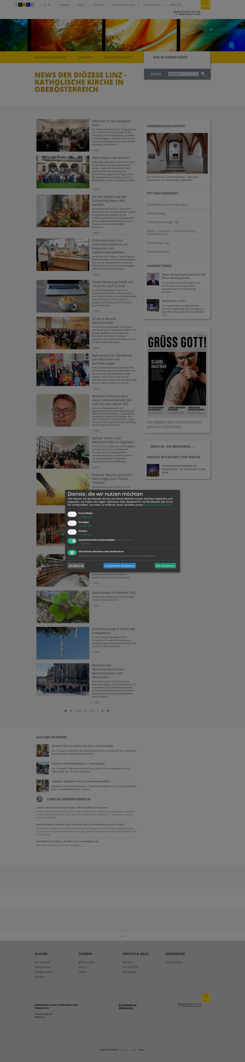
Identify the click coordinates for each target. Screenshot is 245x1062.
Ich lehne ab (76, 565)
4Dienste (85, 525)
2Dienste (85, 516)
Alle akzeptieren (165, 565)
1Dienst (84, 543)
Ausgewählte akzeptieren (120, 565)
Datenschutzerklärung (157, 504)
